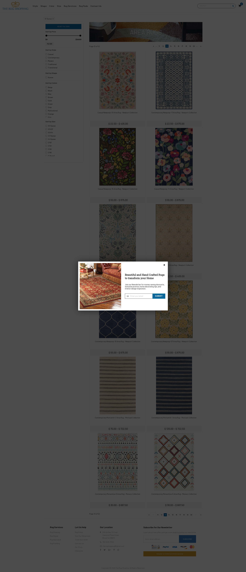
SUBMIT (159, 296)
